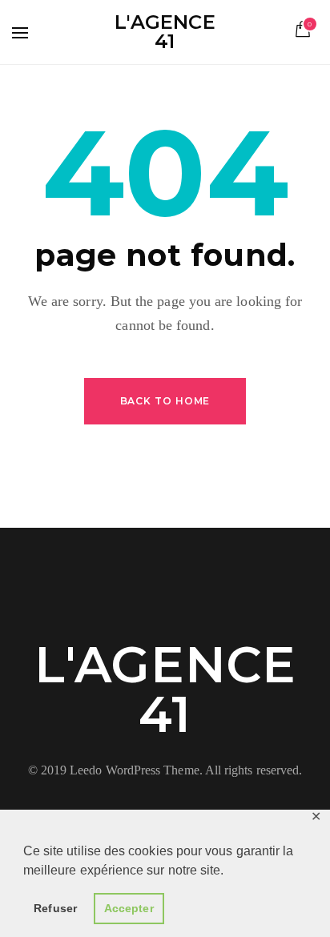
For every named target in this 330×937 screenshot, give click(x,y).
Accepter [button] (129, 908)
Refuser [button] (55, 908)
